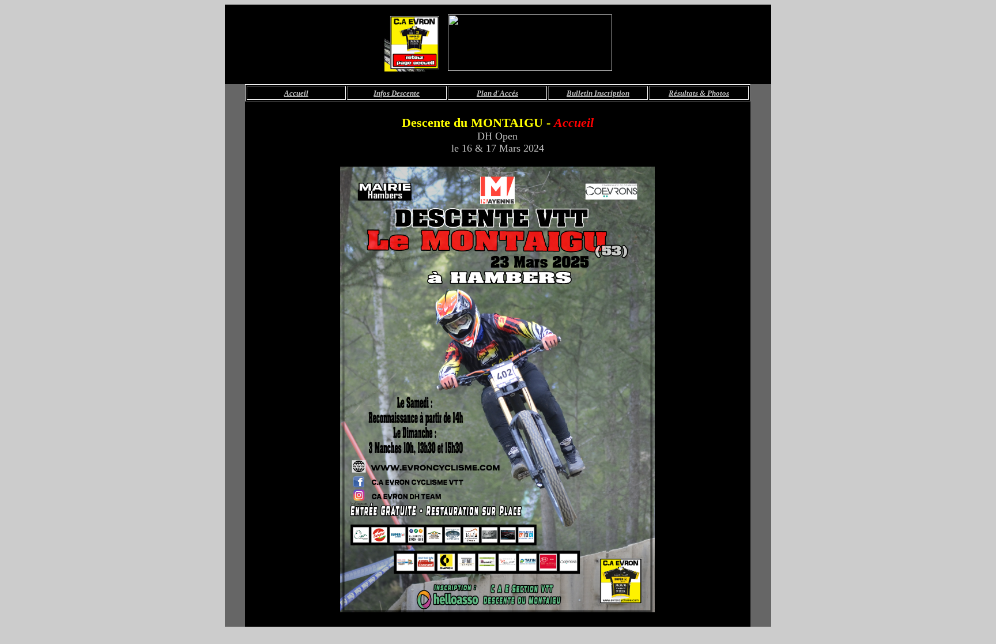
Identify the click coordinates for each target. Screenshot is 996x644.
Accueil (296, 93)
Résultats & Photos (699, 93)
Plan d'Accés (497, 93)
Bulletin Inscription (598, 93)
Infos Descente (396, 93)
